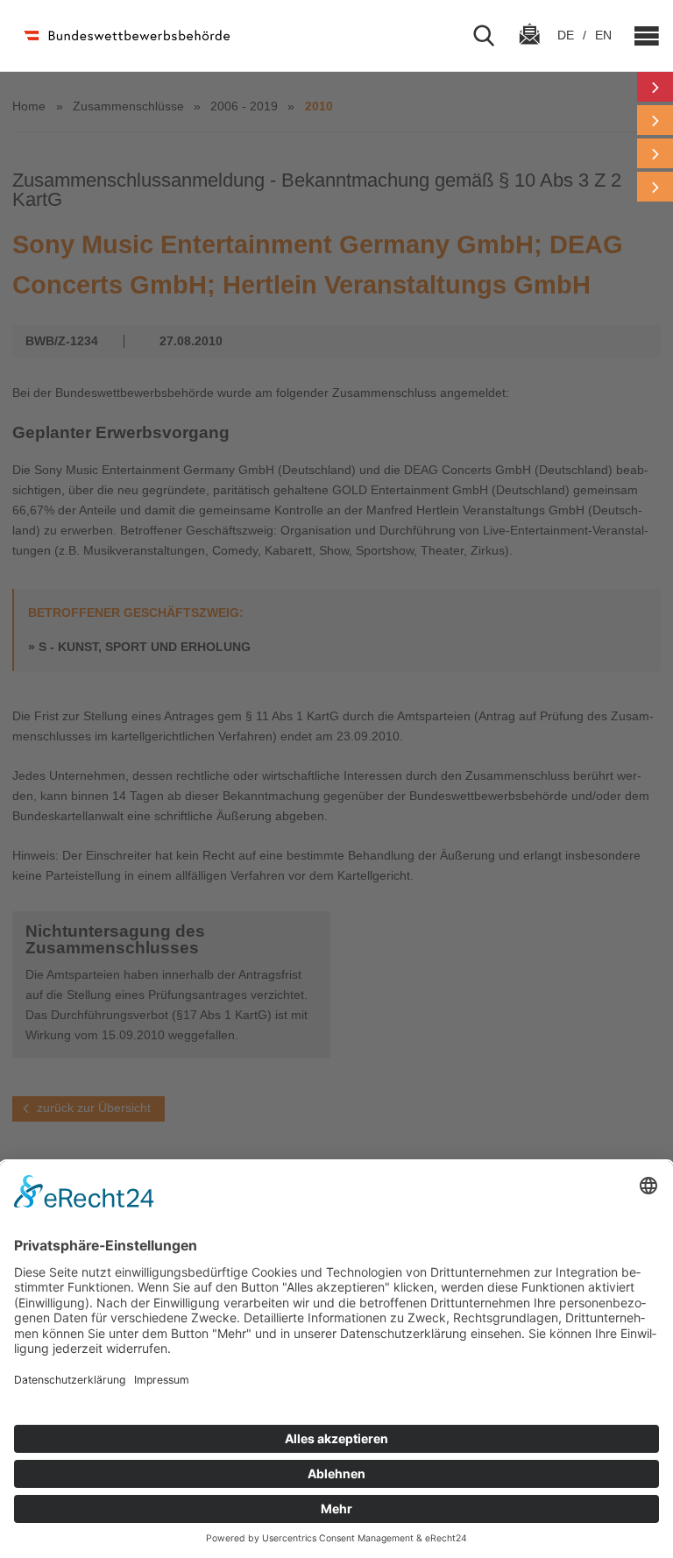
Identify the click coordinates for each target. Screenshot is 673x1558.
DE (567, 35)
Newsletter (529, 50)
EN (603, 35)
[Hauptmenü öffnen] (640, 36)
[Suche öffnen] (490, 35)
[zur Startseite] (125, 35)
